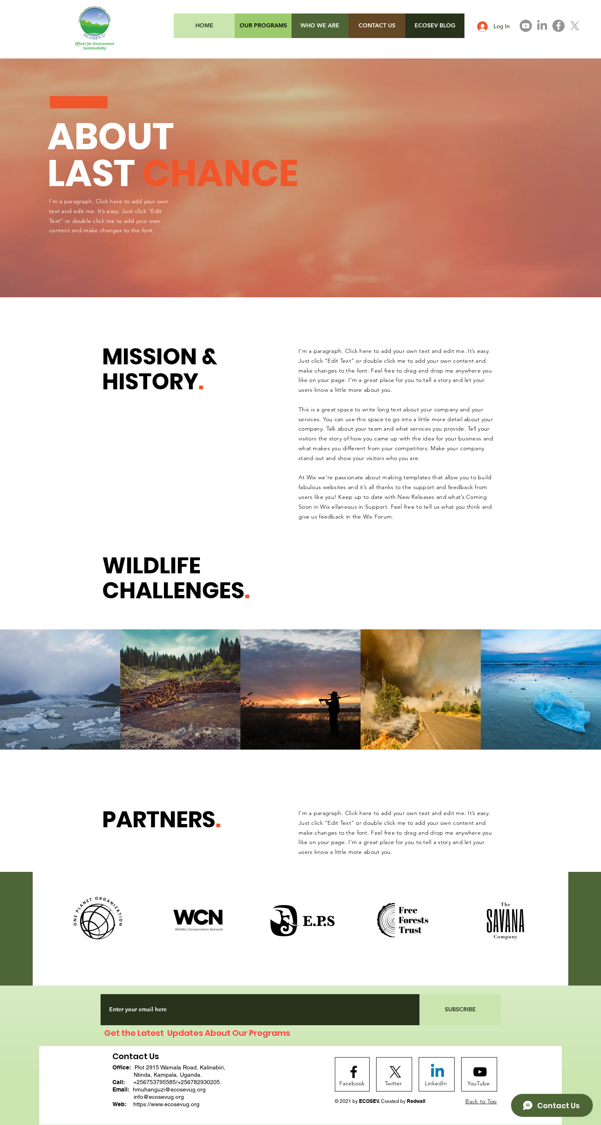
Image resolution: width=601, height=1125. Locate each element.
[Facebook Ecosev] (353, 1072)
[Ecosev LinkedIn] (542, 26)
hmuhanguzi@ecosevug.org (169, 1089)
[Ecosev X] (575, 26)
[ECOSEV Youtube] (480, 1072)
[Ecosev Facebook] (558, 26)
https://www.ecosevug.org (166, 1104)
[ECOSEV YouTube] (526, 26)
